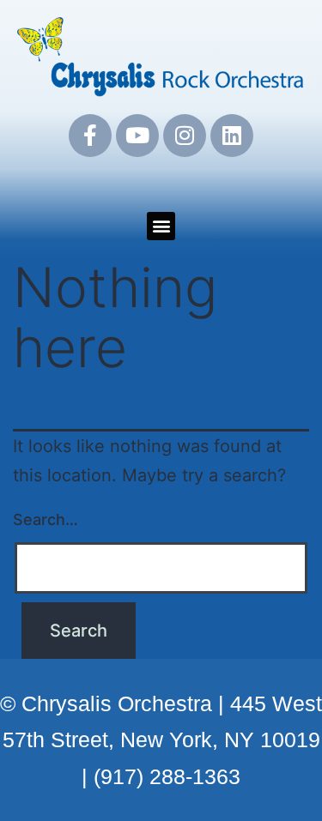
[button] (161, 226)
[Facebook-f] (90, 135)
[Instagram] (184, 135)
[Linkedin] (231, 135)
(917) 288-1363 (167, 776)
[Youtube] (137, 135)
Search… (45, 519)
